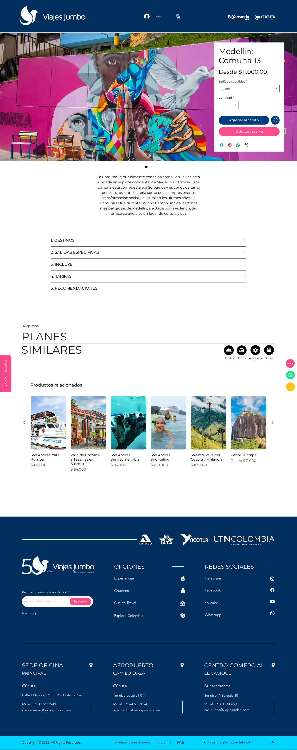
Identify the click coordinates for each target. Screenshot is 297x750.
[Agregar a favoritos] (275, 120)
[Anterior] (24, 422)
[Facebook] (272, 590)
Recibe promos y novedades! (44, 592)
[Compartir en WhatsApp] (238, 145)
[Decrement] (222, 105)
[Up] (272, 742)
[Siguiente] (272, 422)
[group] (148, 434)
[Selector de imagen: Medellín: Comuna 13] (146, 167)
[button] (290, 363)
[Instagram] (272, 578)
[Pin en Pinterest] (229, 145)
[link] (178, 16)
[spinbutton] (229, 105)
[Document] (290, 386)
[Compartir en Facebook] (221, 145)
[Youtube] (272, 601)
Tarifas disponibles (233, 81)
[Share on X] (246, 145)
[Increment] (235, 105)
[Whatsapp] (290, 375)
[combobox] (249, 88)
